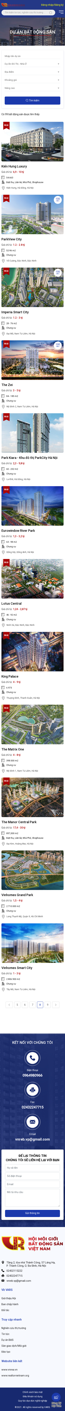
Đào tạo (5, 1351)
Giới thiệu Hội (8, 1298)
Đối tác (5, 1310)
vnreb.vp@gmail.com (18, 1280)
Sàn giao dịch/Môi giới (13, 1345)
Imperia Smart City (15, 312)
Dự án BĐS (7, 1339)
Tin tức (5, 1334)
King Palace (9, 676)
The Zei (7, 385)
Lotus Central (11, 603)
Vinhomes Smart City (16, 968)
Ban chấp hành (9, 1304)
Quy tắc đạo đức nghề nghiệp (32, 1401)
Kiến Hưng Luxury (14, 166)
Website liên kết (11, 1361)
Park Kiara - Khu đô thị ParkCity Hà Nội (29, 458)
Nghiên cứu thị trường (13, 1328)
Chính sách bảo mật (33, 1392)
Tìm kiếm (33, 100)
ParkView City (11, 239)
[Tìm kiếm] (50, 12)
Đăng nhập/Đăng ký (52, 4)
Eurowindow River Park (18, 530)
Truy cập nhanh (11, 1319)
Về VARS (7, 1290)
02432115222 (14, 1270)
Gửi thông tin (32, 1213)
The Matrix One (12, 749)
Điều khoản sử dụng (32, 1396)
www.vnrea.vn (9, 1369)
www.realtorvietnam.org (15, 1375)
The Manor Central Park (18, 822)
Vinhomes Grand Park (17, 895)
